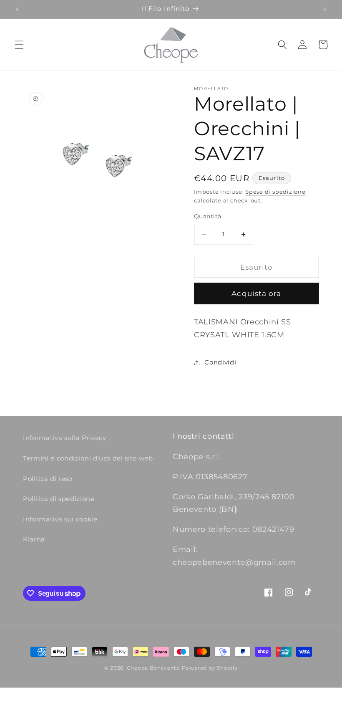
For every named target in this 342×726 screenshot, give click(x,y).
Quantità (207, 216)
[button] (19, 45)
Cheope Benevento (153, 668)
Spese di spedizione (275, 191)
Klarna (34, 539)
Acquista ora (256, 293)
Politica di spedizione (59, 499)
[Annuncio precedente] (17, 9)
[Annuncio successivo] (324, 9)
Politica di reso (48, 479)
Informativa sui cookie (60, 519)
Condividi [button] (220, 362)
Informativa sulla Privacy (64, 438)
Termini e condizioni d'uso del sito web (88, 458)
